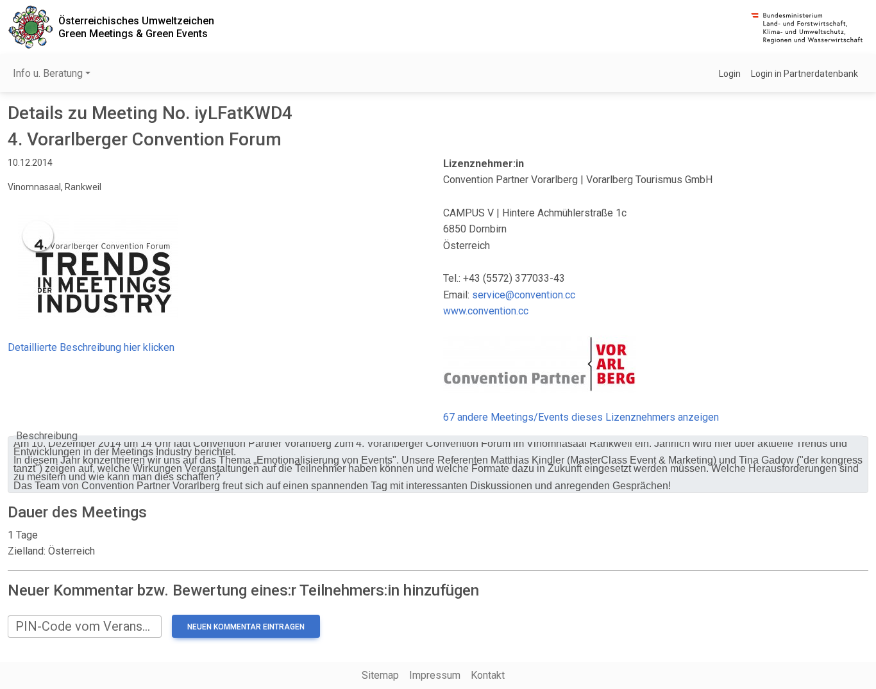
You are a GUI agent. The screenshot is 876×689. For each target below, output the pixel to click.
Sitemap (380, 675)
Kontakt (488, 675)
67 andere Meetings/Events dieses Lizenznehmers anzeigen (581, 417)
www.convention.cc (485, 311)
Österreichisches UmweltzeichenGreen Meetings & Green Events (136, 27)
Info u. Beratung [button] (48, 73)
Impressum (434, 675)
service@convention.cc (523, 295)
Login (730, 74)
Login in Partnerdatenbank (804, 74)
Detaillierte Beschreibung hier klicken (91, 347)
